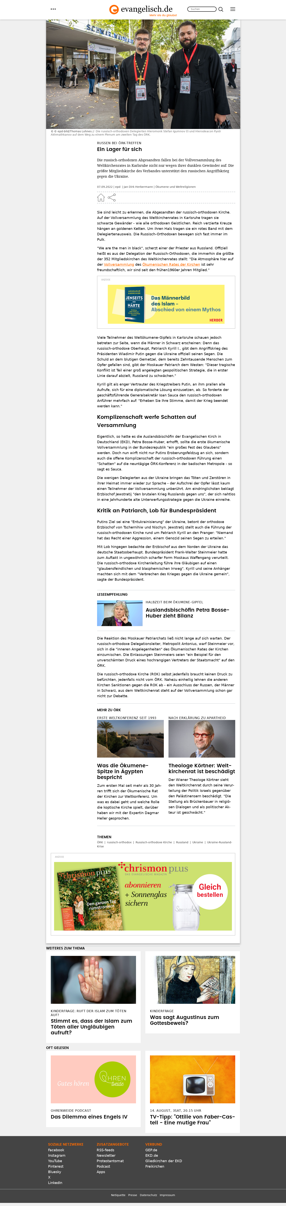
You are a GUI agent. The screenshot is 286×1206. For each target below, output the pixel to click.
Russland (182, 842)
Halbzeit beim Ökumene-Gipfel (174, 602)
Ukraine (197, 842)
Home (101, 197)
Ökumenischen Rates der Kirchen (171, 264)
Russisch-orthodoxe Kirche (154, 842)
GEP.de (151, 1150)
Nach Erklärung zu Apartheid (197, 718)
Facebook (56, 1150)
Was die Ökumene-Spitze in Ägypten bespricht (122, 771)
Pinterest (55, 1166)
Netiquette (118, 1195)
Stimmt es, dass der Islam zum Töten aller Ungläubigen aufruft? (91, 1027)
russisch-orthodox (119, 842)
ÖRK (100, 842)
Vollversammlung (119, 264)
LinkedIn (55, 1183)
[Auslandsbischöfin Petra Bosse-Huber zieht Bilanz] (120, 613)
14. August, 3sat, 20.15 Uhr (175, 1110)
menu (53, 9)
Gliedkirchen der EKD (163, 1161)
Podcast (103, 1166)
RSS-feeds (105, 1150)
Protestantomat (110, 1161)
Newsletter (106, 1155)
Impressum (167, 1195)
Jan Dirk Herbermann (138, 186)
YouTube (55, 1161)
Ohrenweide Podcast (71, 1110)
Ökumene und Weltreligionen (175, 186)
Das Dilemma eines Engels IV (89, 1117)
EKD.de (151, 1155)
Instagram (57, 1155)
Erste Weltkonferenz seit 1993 (126, 718)
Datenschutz (148, 1195)
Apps (101, 1172)
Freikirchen (154, 1166)
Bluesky (54, 1172)
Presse (132, 1195)
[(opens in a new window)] (166, 304)
